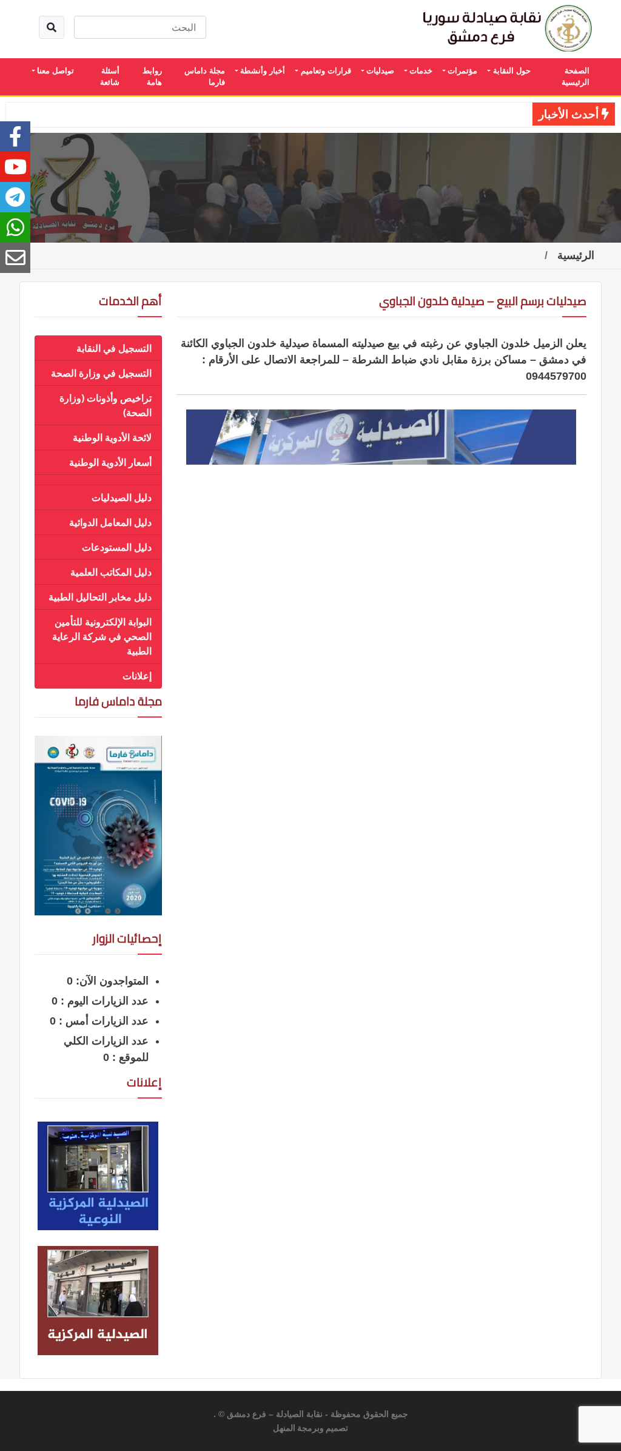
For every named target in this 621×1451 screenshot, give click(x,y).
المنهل (284, 1428)
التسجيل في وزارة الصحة (101, 373)
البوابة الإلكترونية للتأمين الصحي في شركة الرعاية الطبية (102, 636)
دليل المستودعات (117, 547)
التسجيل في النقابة (114, 348)
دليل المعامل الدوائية (110, 522)
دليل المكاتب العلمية (111, 572)
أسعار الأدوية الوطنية (110, 462)
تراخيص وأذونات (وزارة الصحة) (105, 405)
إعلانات (137, 675)
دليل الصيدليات (122, 497)
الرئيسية (575, 255)
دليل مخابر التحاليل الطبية (100, 597)
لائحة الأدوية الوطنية (112, 437)
